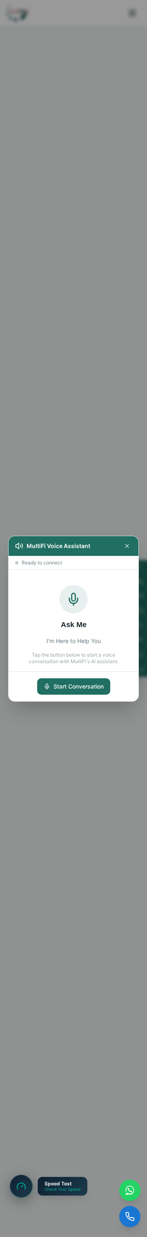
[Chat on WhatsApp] (129, 1190)
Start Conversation (78, 686)
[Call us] (129, 1216)
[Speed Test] (21, 1186)
